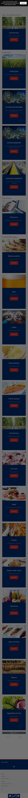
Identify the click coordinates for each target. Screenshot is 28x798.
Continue (23, 3)
